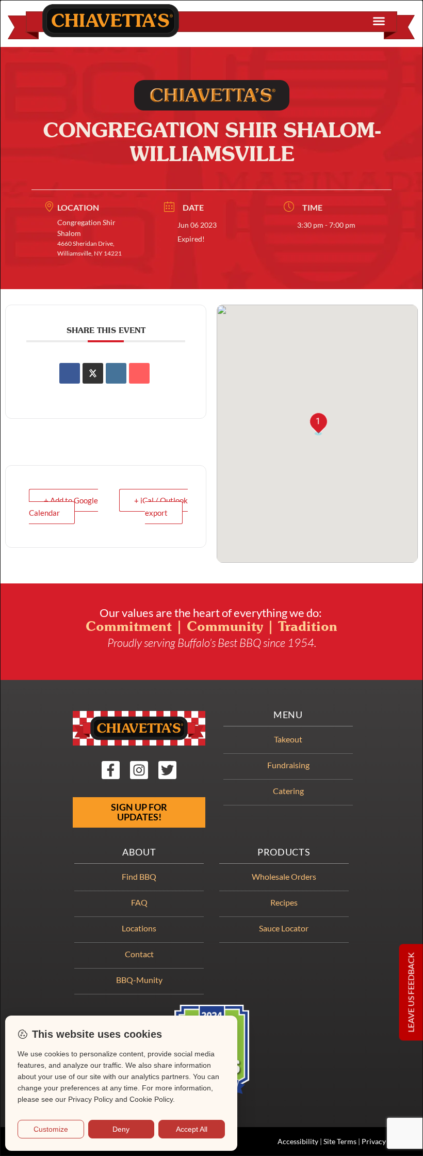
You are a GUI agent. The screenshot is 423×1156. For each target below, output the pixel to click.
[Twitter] (167, 770)
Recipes (284, 902)
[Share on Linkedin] (116, 373)
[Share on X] (93, 373)
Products (284, 852)
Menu (288, 714)
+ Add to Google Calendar (63, 506)
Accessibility (298, 1141)
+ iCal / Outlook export (161, 506)
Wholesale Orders (284, 876)
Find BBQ (139, 876)
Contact (139, 954)
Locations (139, 928)
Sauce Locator (283, 928)
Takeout (288, 739)
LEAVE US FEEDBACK (411, 992)
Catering (288, 791)
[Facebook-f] (111, 770)
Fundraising (288, 765)
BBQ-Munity (139, 980)
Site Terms (339, 1141)
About (139, 852)
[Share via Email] (139, 373)
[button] (379, 21)
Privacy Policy (385, 1141)
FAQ (139, 902)
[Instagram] (139, 770)
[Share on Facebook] (69, 373)
